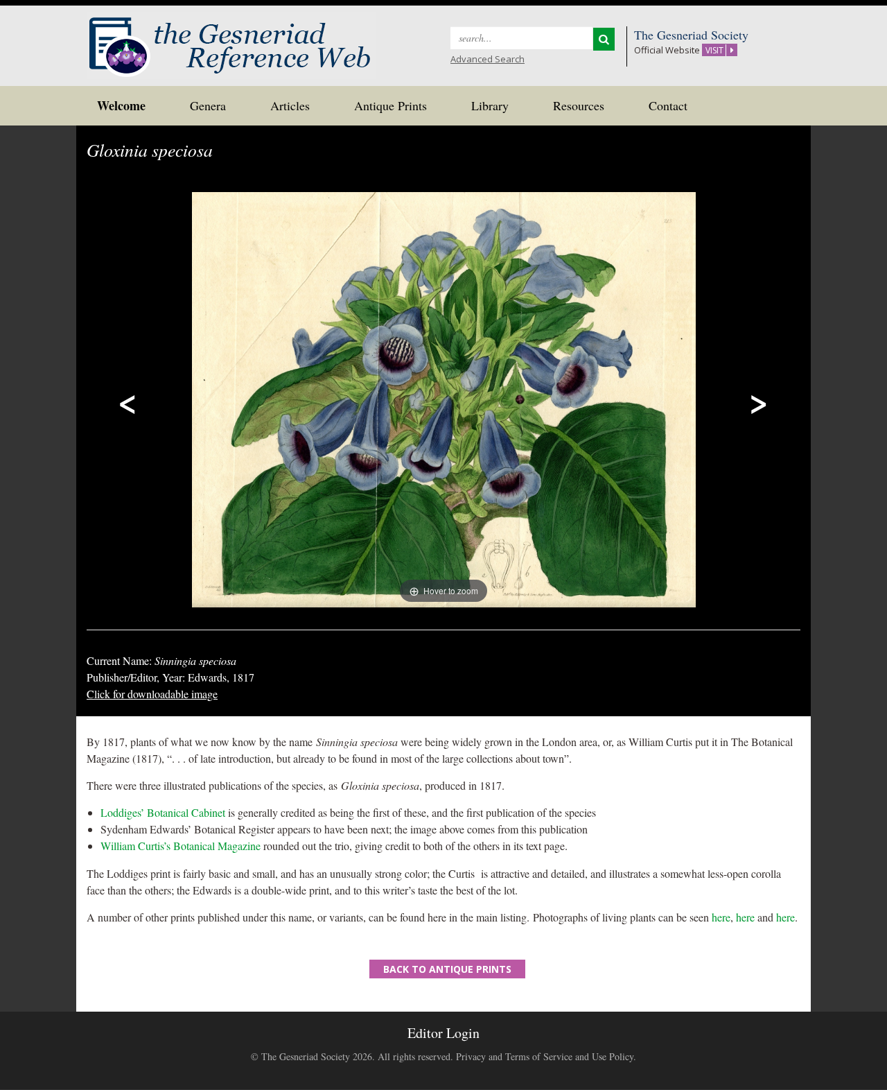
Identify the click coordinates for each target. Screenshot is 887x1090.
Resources (578, 105)
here (721, 917)
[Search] (604, 39)
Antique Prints (390, 105)
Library (490, 105)
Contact (668, 105)
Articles (290, 105)
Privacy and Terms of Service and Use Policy (544, 1056)
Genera (208, 105)
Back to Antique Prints (447, 969)
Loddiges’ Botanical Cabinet (162, 812)
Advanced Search (487, 59)
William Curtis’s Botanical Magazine (180, 845)
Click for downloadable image (152, 693)
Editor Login (443, 1032)
